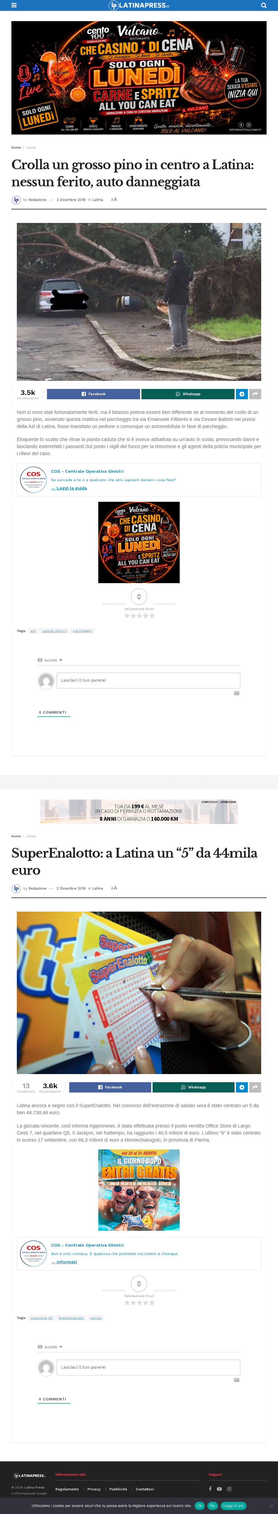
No (212, 1505)
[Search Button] (264, 5)
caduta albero (54, 631)
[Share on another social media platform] (255, 394)
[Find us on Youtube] (219, 1489)
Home (16, 147)
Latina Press (34, 1487)
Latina (31, 147)
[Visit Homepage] (139, 5)
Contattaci (145, 1489)
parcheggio (82, 631)
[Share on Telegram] (242, 394)
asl (33, 631)
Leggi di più (233, 1505)
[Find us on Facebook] (210, 1489)
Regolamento (67, 1489)
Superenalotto (71, 1318)
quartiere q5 (41, 1318)
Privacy (93, 1489)
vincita (96, 1318)
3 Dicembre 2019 (71, 200)
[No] (271, 1506)
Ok (199, 1505)
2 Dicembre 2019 (71, 888)
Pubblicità (118, 1489)
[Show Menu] (14, 5)
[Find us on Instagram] (229, 1489)
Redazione (37, 200)
